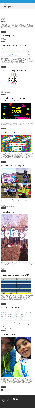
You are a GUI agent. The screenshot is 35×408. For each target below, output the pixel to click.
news (5, 92)
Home (2, 4)
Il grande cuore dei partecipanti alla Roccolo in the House (16, 99)
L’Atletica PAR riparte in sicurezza (15, 70)
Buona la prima (7, 35)
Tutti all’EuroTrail (8, 334)
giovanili (3, 92)
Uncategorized (4, 19)
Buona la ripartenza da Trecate (14, 45)
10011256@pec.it (5, 401)
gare (2, 126)
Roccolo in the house (10, 132)
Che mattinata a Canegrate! (13, 165)
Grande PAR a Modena (10, 307)
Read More (4, 21)
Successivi (9, 390)
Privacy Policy (3, 402)
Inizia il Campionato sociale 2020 (15, 275)
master (7, 126)
